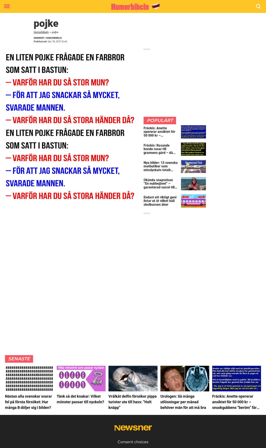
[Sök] (258, 6)
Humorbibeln (41, 32)
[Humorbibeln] (131, 6)
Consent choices (133, 442)
